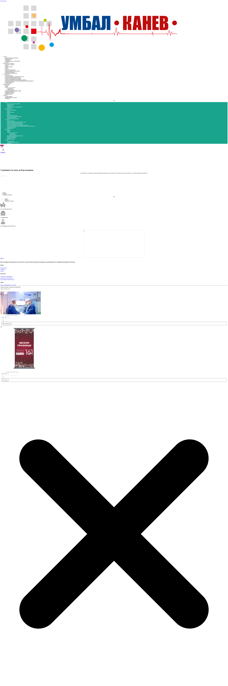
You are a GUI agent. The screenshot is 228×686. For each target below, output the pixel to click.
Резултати (5, 193)
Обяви (6, 86)
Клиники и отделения (9, 64)
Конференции (10, 88)
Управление (7, 59)
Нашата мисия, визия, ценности (11, 57)
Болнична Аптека (8, 66)
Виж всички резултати (7, 323)
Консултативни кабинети (10, 69)
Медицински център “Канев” (11, 73)
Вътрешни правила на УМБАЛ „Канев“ (13, 90)
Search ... (3, 317)
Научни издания (11, 89)
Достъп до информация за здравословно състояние (15, 79)
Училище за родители (9, 81)
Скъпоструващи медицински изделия (12, 77)
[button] (20, 303)
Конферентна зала (9, 93)
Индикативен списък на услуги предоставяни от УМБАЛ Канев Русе (19, 80)
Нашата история (8, 58)
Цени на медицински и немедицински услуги (14, 76)
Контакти (9, 107)
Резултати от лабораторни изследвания (13, 78)
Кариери (7, 85)
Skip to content (3, 0)
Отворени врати (10, 128)
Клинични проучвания (9, 72)
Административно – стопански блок (12, 61)
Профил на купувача (9, 92)
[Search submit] (3, 320)
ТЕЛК (6, 67)
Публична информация (10, 91)
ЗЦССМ (7, 68)
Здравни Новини (8, 96)
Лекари (6, 65)
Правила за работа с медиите (11, 97)
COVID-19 (7, 98)
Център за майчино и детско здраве (12, 70)
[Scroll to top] (0, 291)
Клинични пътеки (9, 75)
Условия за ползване (4, 286)
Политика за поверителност (15, 286)
